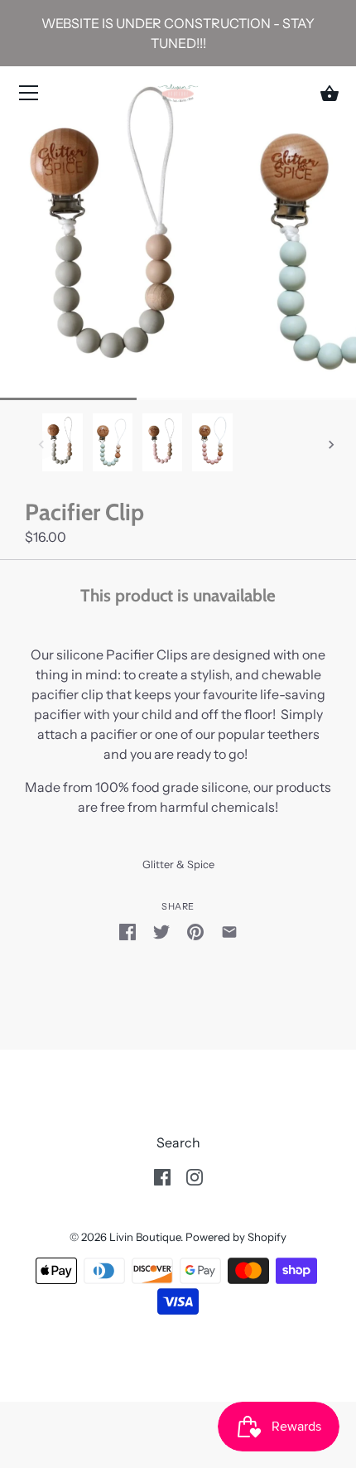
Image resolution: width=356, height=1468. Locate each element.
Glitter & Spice (178, 864)
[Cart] (329, 94)
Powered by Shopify (235, 1236)
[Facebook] (162, 1175)
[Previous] (41, 445)
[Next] (331, 445)
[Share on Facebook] (127, 930)
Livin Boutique (144, 1236)
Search (178, 1142)
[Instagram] (194, 1175)
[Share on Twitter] (161, 930)
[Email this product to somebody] (229, 930)
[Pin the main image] (195, 930)
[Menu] (29, 96)
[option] (62, 444)
